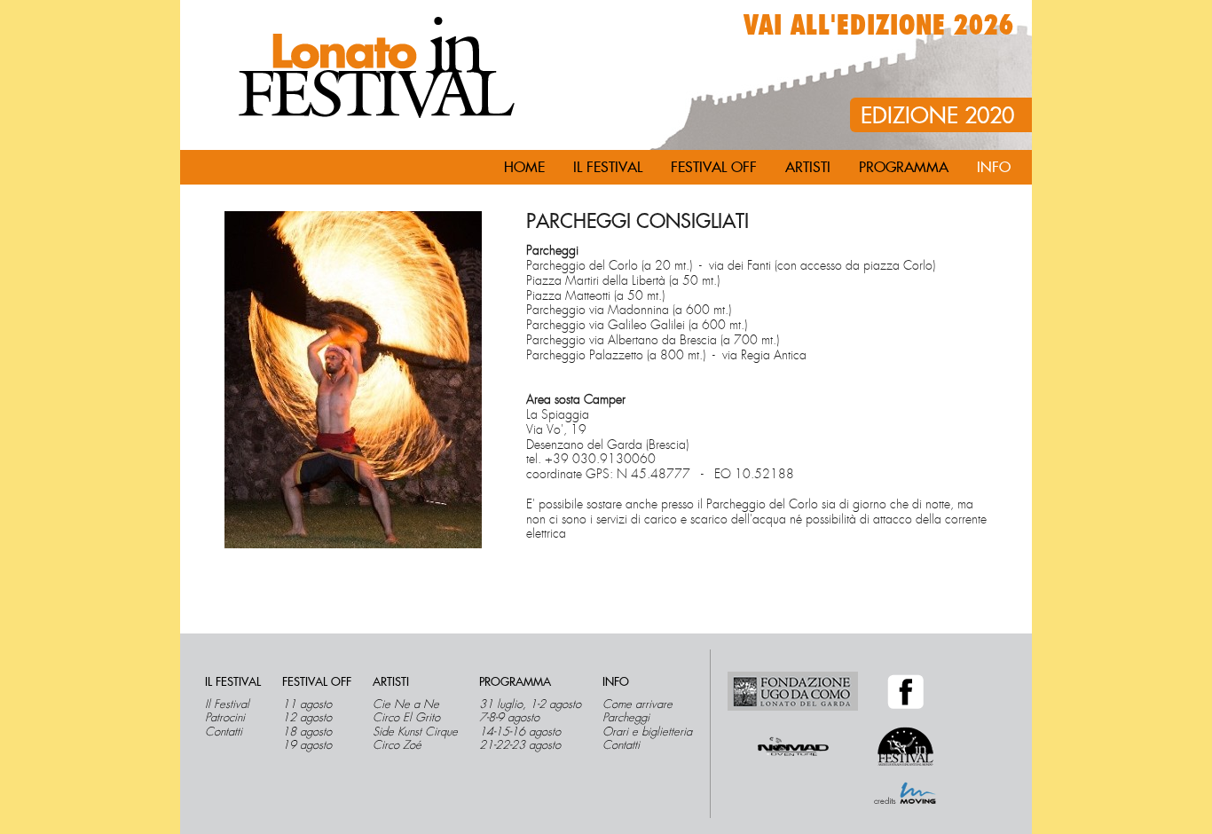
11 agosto (307, 704)
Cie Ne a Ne (406, 704)
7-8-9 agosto (509, 718)
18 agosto (307, 732)
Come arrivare (637, 704)
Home (524, 168)
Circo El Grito (406, 718)
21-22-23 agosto (520, 745)
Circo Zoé (397, 745)
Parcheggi (625, 718)
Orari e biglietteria (647, 732)
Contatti (223, 732)
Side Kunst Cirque (415, 732)
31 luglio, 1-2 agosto (530, 704)
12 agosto (307, 718)
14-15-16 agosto (520, 732)
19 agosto (307, 745)
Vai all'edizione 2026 (879, 26)
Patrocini (225, 718)
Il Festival (227, 704)
